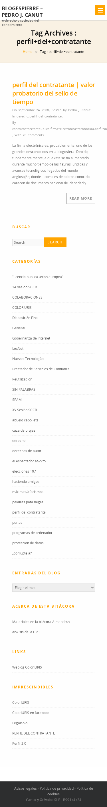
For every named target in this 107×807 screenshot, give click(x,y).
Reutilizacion (22, 379)
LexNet (17, 348)
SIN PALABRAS (23, 389)
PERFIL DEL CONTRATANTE (33, 733)
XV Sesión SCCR (24, 409)
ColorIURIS (20, 702)
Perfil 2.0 (19, 743)
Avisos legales (25, 788)
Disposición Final (25, 317)
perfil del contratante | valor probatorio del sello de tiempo (53, 93)
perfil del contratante (45, 116)
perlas (17, 522)
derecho (23, 116)
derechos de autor (26, 450)
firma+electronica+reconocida (72, 129)
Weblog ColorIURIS (27, 667)
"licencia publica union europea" (37, 276)
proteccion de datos (28, 543)
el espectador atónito (29, 461)
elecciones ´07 (24, 471)
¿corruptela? (22, 553)
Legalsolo (19, 723)
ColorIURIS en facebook (30, 712)
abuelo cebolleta (25, 420)
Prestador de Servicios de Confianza (41, 369)
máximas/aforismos (27, 491)
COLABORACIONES (27, 297)
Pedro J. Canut (79, 110)
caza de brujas (23, 430)
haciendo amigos (25, 481)
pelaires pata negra (27, 502)
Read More (80, 198)
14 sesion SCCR (24, 287)
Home (28, 51)
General (18, 328)
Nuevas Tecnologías (28, 358)
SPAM (17, 399)
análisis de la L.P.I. (26, 632)
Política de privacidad (57, 788)
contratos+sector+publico (31, 129)
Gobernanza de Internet (31, 338)
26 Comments (33, 135)
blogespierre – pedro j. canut (22, 11)
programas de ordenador (32, 532)
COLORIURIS (22, 307)
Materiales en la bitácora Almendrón (41, 621)
